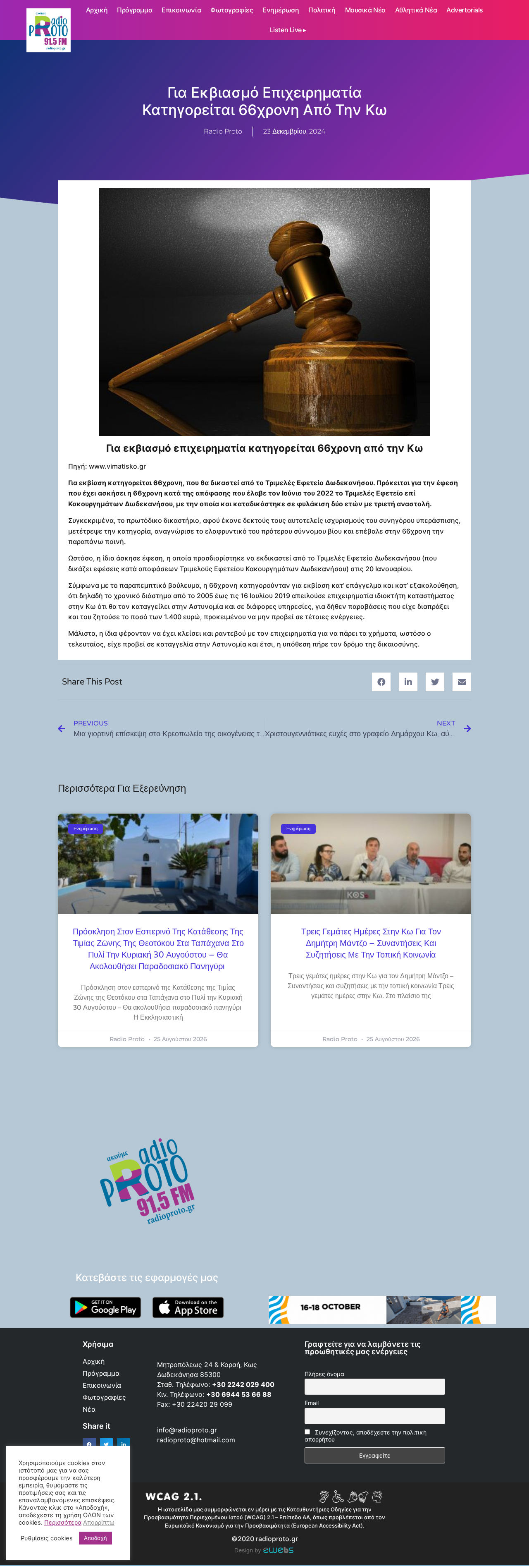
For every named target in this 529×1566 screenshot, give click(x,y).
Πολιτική (321, 10)
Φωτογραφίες (231, 10)
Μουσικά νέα (365, 10)
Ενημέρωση (280, 10)
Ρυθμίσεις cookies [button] (47, 1538)
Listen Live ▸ (288, 30)
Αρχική (96, 10)
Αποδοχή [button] (95, 1538)
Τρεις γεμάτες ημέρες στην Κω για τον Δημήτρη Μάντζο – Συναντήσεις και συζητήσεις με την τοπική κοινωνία (371, 943)
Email (312, 1402)
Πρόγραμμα (134, 10)
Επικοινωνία (181, 10)
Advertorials (464, 10)
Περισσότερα (62, 1522)
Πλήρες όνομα (324, 1373)
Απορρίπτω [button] (98, 1522)
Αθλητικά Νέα (416, 10)
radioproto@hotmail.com (197, 1440)
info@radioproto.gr (187, 1430)
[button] (381, 682)
